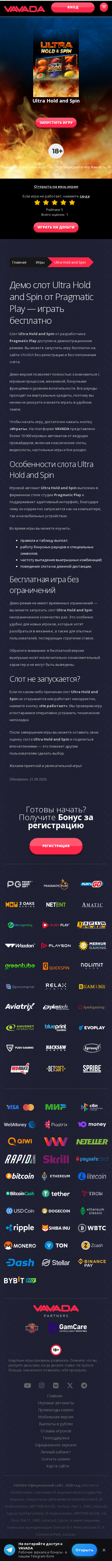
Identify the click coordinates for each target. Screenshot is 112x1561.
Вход (73, 7)
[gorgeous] (72, 202)
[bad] (37, 202)
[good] (63, 202)
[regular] (55, 202)
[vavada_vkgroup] (56, 1385)
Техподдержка (55, 1437)
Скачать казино (55, 1458)
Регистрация (56, 845)
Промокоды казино (56, 1409)
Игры (40, 262)
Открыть (84, 1550)
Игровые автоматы (56, 1402)
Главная (19, 262)
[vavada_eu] (70, 1385)
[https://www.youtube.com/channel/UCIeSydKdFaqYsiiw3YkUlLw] (27, 1385)
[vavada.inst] (41, 1385)
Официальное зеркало (56, 1444)
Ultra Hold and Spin (70, 262)
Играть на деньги (56, 227)
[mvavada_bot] (84, 1385)
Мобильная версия (55, 1416)
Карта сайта (57, 1465)
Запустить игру (56, 122)
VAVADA (27, 354)
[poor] (46, 202)
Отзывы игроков (56, 1430)
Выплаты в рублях (56, 1423)
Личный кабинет (56, 1451)
